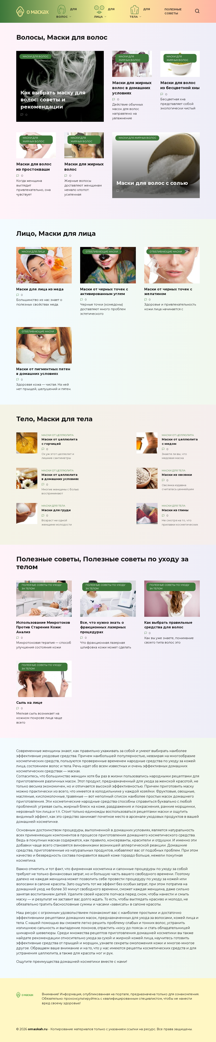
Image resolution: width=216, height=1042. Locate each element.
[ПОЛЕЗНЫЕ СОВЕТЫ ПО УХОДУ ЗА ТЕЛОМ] (44, 614)
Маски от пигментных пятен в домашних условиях (43, 371)
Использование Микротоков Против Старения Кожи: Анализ (43, 627)
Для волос (66, 13)
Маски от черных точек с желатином (168, 291)
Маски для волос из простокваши (33, 167)
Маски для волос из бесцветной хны (180, 85)
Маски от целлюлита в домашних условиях (60, 477)
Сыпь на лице (29, 703)
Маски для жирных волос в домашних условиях (131, 87)
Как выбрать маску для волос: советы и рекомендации (53, 100)
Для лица (104, 13)
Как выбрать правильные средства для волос (168, 624)
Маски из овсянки (177, 475)
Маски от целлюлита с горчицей (59, 442)
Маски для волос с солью (152, 183)
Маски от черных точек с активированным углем (104, 291)
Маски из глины (175, 510)
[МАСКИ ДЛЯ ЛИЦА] (44, 281)
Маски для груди (56, 510)
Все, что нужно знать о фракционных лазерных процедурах (103, 627)
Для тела (140, 13)
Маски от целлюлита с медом (180, 442)
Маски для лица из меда (39, 289)
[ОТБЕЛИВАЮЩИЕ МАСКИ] (108, 281)
